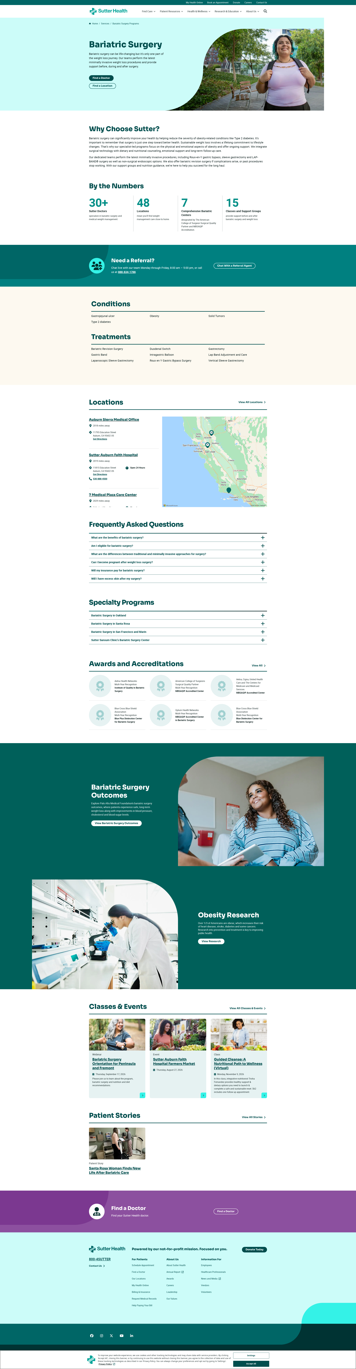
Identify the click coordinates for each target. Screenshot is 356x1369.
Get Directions (100, 439)
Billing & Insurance (141, 1292)
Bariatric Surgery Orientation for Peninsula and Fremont (114, 1063)
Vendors (205, 1285)
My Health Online (194, 2)
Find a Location (102, 85)
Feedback (263, 505)
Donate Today (254, 1249)
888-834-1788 (127, 272)
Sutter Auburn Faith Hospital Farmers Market (174, 1061)
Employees (206, 1265)
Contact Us (261, 2)
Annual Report (175, 1271)
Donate (236, 2)
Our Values (171, 1298)
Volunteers (206, 1292)
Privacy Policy (107, 1364)
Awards (170, 1278)
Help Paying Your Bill (142, 1305)
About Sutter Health (176, 1265)
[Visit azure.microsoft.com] (171, 506)
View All (259, 666)
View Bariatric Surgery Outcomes (116, 823)
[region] (214, 462)
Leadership (171, 1292)
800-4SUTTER (100, 1259)
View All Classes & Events (246, 1008)
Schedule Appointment (143, 1265)
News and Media (211, 1278)
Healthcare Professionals (213, 1271)
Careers (248, 2)
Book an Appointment (217, 2)
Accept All (251, 1363)
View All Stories (252, 1117)
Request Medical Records (144, 1298)
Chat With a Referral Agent (234, 265)
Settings (251, 1355)
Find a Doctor (101, 78)
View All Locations (250, 402)
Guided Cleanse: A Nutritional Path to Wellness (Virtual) (238, 1063)
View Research (211, 941)
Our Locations (139, 1278)
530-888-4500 (100, 478)
